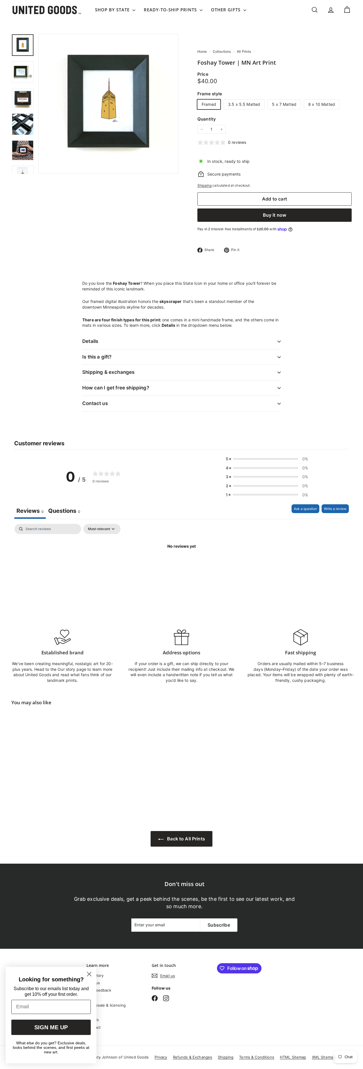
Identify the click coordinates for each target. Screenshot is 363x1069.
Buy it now (274, 215)
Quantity (206, 119)
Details (90, 341)
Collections (222, 51)
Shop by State (113, 9)
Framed (209, 104)
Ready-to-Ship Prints (171, 9)
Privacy (161, 1057)
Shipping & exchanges (108, 372)
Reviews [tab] (30, 510)
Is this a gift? (97, 357)
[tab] (64, 511)
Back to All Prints (185, 839)
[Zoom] (108, 104)
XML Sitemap (323, 1057)
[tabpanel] (181, 565)
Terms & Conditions (256, 1057)
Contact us (95, 403)
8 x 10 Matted (321, 104)
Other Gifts (226, 9)
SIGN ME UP (51, 1027)
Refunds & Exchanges (192, 1057)
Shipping (204, 185)
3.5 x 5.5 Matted (244, 104)
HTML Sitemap (293, 1057)
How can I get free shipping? (115, 388)
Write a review (335, 509)
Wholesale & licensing (106, 1005)
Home (202, 51)
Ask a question (305, 509)
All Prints (244, 51)
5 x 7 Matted (284, 104)
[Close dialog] (89, 974)
